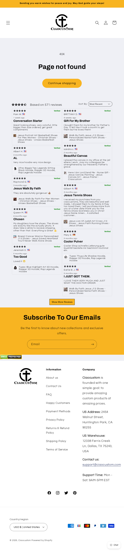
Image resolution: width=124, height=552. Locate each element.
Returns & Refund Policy (57, 430)
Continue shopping (62, 83)
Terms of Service (57, 449)
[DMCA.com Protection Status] (11, 358)
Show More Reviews (62, 302)
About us (52, 377)
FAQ (49, 394)
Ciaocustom (24, 540)
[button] (8, 22)
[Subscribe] (92, 344)
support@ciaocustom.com (102, 464)
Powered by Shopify (41, 540)
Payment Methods (58, 411)
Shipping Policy (56, 441)
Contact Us (53, 386)
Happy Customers (58, 403)
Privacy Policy (55, 419)
